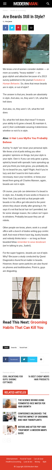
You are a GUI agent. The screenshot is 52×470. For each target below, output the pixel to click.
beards (14, 347)
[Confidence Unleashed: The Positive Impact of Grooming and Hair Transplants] (10, 417)
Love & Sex (28, 462)
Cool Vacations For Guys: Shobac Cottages (13, 379)
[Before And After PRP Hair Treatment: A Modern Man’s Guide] (10, 430)
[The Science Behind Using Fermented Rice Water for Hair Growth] (10, 403)
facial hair (23, 347)
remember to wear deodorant (31, 242)
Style (44, 462)
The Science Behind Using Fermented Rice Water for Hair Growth (31, 403)
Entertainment (12, 459)
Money (37, 462)
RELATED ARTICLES (15, 392)
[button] (48, 4)
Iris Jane (8, 21)
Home (5, 10)
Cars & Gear (38, 459)
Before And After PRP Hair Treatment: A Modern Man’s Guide (32, 430)
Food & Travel (25, 459)
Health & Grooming (18, 10)
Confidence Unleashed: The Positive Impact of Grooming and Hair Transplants (33, 416)
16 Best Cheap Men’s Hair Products (38, 378)
